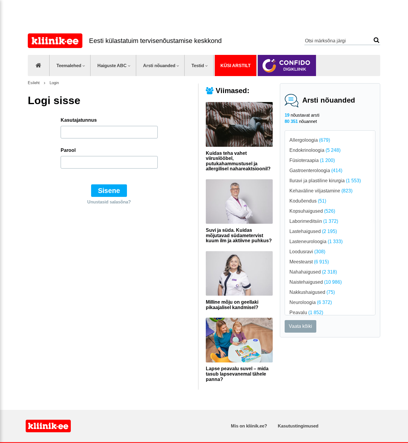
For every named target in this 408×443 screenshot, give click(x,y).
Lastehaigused (313, 231)
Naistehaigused (315, 282)
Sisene (109, 191)
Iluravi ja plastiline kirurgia (325, 180)
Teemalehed (68, 65)
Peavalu (306, 312)
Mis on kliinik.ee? (249, 425)
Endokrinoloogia (314, 150)
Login (53, 83)
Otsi (376, 40)
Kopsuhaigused (312, 211)
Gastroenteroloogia (315, 170)
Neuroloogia (310, 302)
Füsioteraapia (312, 160)
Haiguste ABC (112, 65)
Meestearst (309, 261)
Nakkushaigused (312, 292)
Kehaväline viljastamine (320, 190)
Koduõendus (307, 200)
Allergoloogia (309, 140)
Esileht (34, 83)
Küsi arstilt (235, 65)
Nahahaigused (313, 271)
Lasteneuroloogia (316, 241)
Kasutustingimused (298, 425)
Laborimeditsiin (313, 221)
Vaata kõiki (300, 326)
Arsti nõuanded (159, 65)
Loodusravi (307, 251)
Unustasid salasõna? (109, 201)
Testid (197, 65)
